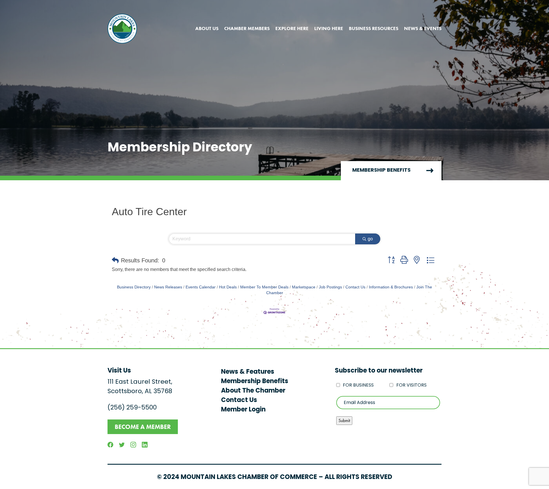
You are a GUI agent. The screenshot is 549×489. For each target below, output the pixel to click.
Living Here (328, 28)
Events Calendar (201, 287)
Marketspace (303, 287)
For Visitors (411, 385)
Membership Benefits (381, 170)
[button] (115, 260)
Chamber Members (247, 28)
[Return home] (122, 28)
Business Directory (134, 287)
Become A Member (143, 427)
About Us (206, 28)
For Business (358, 385)
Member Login (243, 410)
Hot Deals (228, 287)
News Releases (168, 287)
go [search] (370, 238)
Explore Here (292, 28)
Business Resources (373, 28)
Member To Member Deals (264, 287)
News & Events (422, 28)
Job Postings (330, 287)
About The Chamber (253, 391)
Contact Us (355, 287)
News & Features (247, 372)
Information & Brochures (391, 287)
